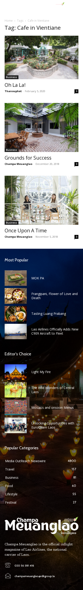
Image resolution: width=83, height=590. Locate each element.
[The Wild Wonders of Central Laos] (16, 389)
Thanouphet (13, 91)
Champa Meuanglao (18, 164)
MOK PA (37, 278)
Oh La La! (15, 85)
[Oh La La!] (41, 57)
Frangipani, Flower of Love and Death (54, 296)
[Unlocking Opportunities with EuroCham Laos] (16, 425)
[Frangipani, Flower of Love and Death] (16, 296)
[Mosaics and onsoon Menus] (16, 407)
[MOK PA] (16, 278)
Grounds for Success (28, 158)
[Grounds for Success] (41, 127)
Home (9, 21)
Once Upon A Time (26, 230)
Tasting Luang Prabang (48, 313)
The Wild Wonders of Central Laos (52, 390)
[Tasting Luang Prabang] (16, 313)
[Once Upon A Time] (41, 200)
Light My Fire (41, 372)
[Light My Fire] (16, 372)
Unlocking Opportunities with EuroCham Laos (52, 425)
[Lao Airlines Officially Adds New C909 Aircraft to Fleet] (16, 331)
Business (11, 77)
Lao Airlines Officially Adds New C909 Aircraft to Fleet (54, 331)
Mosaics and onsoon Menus (52, 407)
